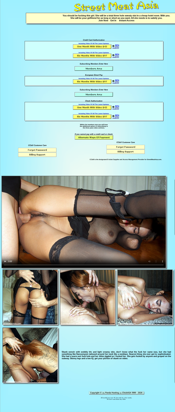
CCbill (92, 159)
